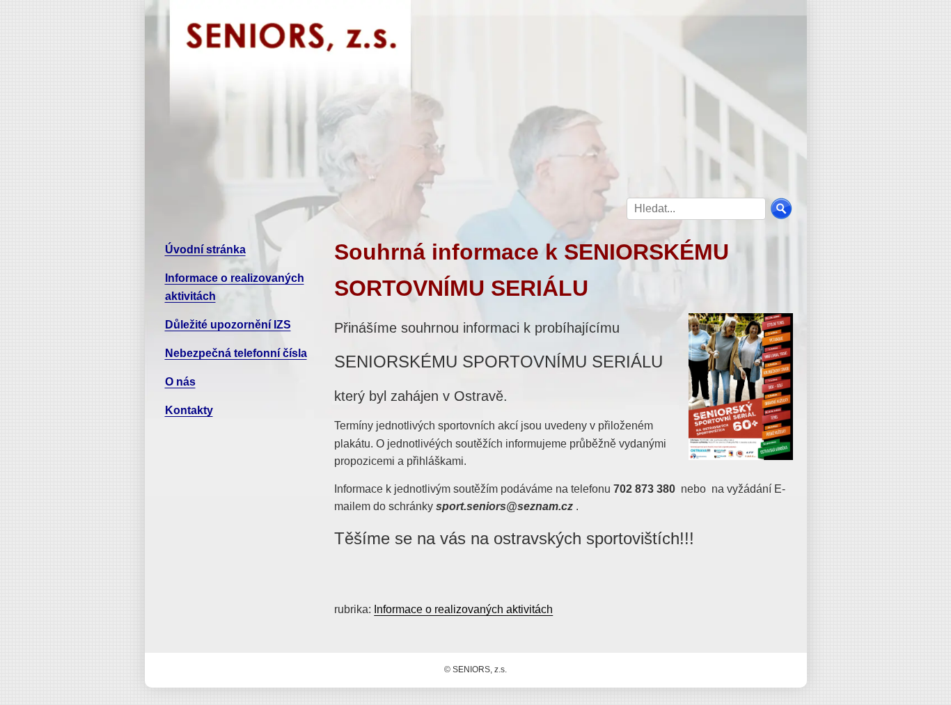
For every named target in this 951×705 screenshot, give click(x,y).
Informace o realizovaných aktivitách (463, 609)
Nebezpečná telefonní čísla (236, 353)
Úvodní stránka (205, 249)
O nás (180, 382)
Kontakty (189, 410)
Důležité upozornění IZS (228, 325)
